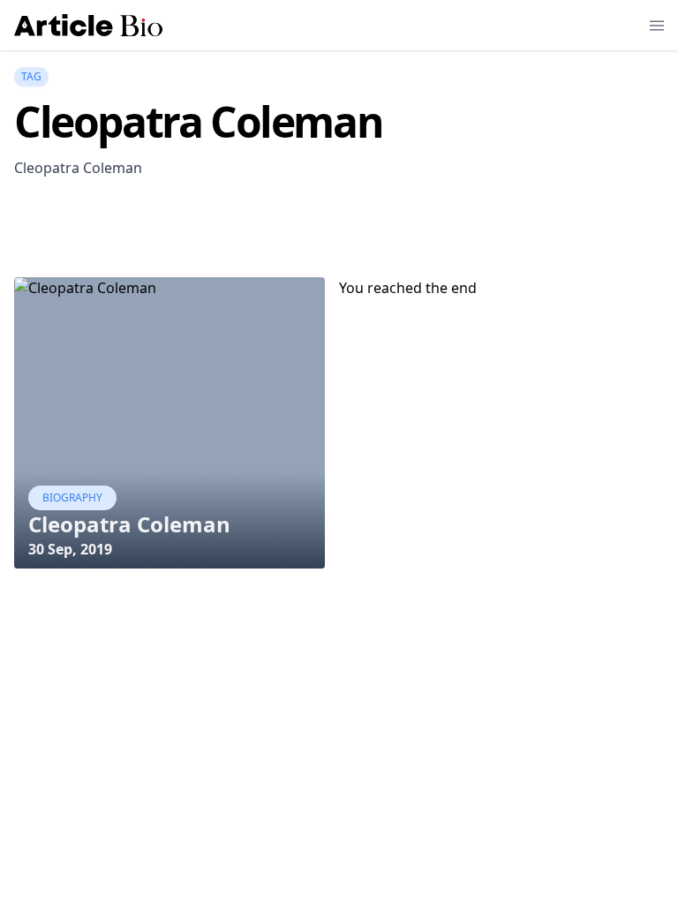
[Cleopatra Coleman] (169, 423)
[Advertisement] (335, 232)
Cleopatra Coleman (129, 524)
